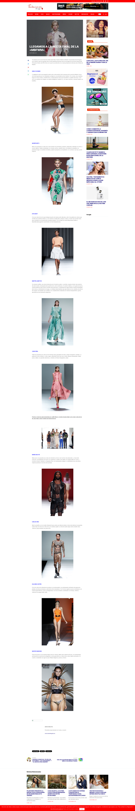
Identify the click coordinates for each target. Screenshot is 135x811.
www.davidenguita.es (50, 733)
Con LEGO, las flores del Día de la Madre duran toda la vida (97, 62)
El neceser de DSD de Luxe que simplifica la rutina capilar (96, 203)
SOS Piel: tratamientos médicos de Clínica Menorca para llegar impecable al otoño (95, 179)
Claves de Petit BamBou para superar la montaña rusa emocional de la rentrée (96, 154)
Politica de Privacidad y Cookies (71, 809)
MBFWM (42, 751)
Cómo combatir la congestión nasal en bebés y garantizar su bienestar (97, 130)
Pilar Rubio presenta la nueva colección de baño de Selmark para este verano (36, 793)
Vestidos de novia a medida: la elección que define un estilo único (98, 792)
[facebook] (103, 1)
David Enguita (35, 751)
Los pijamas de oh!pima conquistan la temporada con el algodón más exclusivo (77, 793)
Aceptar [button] (82, 809)
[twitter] (105, 1)
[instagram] (107, 1)
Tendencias (48, 751)
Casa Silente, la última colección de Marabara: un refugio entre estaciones (56, 793)
